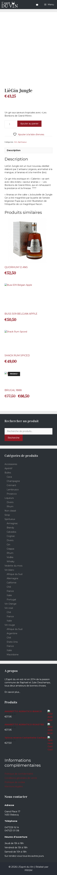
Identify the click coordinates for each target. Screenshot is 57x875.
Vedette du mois (13, 565)
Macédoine (13, 654)
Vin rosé (9, 608)
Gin (15, 142)
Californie (11, 582)
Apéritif (8, 468)
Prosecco (12, 493)
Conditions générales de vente (21, 778)
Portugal (11, 599)
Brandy (10, 527)
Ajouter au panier (29, 123)
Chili (9, 586)
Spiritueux (22, 142)
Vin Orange (10, 603)
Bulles (8, 472)
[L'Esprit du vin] (10, 4)
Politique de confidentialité (19, 773)
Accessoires (11, 464)
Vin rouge (10, 625)
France (10, 591)
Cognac (11, 536)
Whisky (10, 561)
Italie (9, 595)
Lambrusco (13, 489)
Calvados (11, 531)
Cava (9, 477)
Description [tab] (14, 150)
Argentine (12, 633)
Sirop (7, 515)
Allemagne (12, 578)
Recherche (13, 437)
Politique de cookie (15, 782)
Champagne (13, 481)
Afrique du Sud (14, 574)
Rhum (10, 506)
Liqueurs (9, 498)
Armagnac (12, 523)
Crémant (11, 485)
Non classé (10, 510)
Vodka (10, 557)
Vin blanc (9, 570)
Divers (10, 502)
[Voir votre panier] (37, 4)
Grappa (10, 548)
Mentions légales (14, 786)
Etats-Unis (12, 641)
